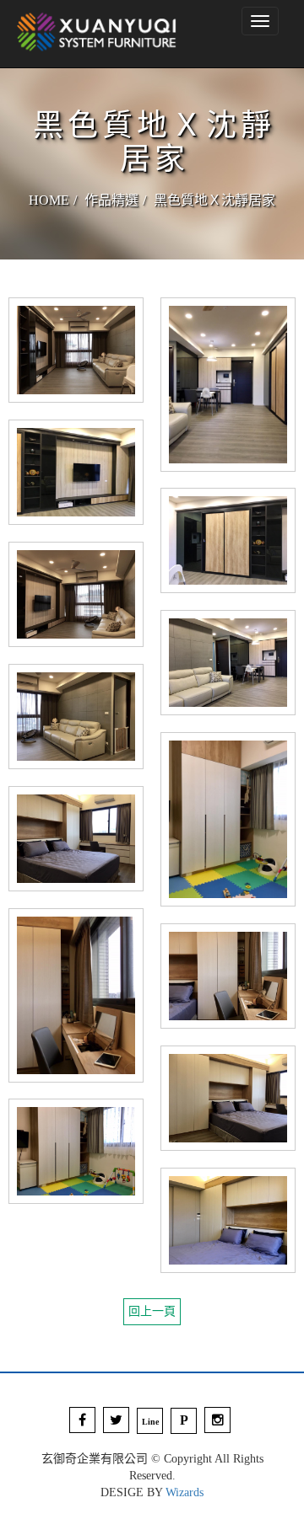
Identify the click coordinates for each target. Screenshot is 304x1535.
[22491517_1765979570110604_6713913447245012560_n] (76, 838)
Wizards (185, 1492)
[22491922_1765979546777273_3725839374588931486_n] (228, 1097)
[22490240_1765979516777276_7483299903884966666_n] (228, 818)
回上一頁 (152, 1311)
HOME (49, 200)
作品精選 (111, 200)
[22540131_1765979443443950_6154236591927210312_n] (76, 593)
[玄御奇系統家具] (97, 33)
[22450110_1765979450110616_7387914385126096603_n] (228, 661)
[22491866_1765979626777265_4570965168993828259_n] (76, 994)
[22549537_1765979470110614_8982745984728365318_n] (76, 349)
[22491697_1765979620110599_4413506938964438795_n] (228, 975)
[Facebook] (82, 1420)
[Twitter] (116, 1420)
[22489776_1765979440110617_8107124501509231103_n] (228, 383)
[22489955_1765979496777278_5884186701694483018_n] (228, 539)
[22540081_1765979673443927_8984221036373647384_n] (228, 1219)
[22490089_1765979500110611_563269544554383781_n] (76, 471)
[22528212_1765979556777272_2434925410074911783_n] (76, 1150)
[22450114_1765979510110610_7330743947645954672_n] (76, 715)
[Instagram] (217, 1420)
